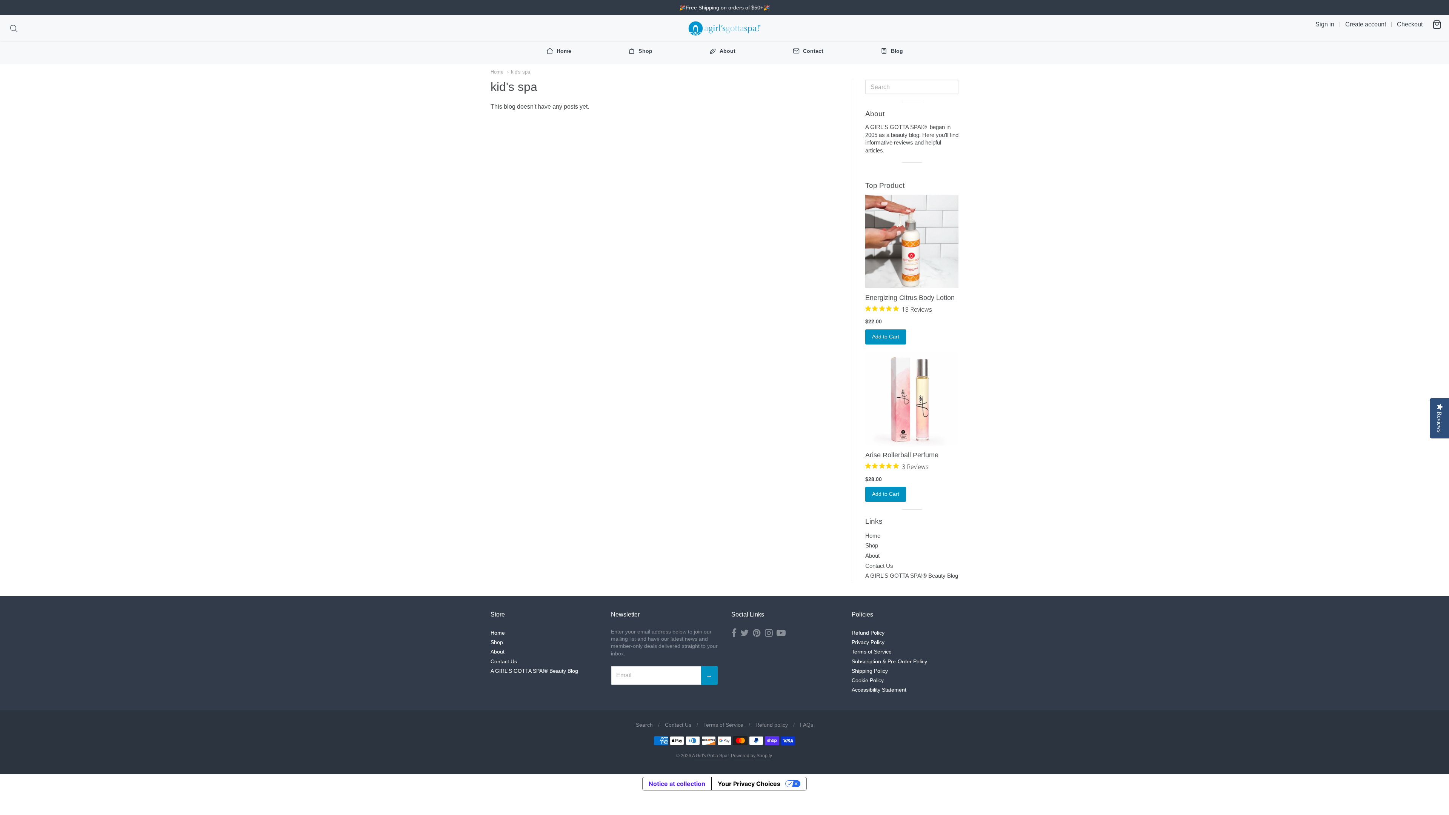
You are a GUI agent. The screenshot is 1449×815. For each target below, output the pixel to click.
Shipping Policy (870, 671)
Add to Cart (885, 337)
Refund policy (771, 725)
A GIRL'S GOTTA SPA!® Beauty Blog (911, 575)
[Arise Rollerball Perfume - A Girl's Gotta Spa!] (911, 399)
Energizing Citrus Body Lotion (910, 297)
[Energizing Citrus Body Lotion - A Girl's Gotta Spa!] (911, 241)
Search (644, 725)
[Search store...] (14, 28)
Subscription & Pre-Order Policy (889, 661)
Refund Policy (868, 633)
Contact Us (879, 566)
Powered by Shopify (751, 755)
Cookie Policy (868, 680)
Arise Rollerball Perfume (901, 455)
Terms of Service (872, 652)
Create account (1365, 24)
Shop (871, 545)
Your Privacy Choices (749, 783)
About (872, 555)
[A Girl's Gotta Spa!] (724, 28)
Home (497, 72)
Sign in (1324, 24)
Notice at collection (677, 783)
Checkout (1410, 24)
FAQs (806, 725)
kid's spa (520, 72)
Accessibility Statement (879, 690)
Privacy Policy (868, 642)
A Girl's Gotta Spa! (710, 755)
